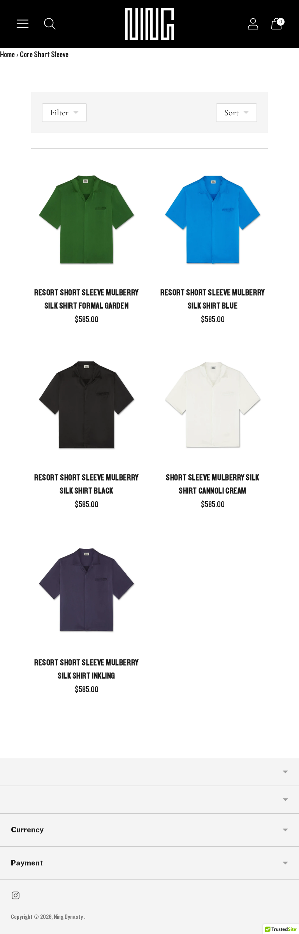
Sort (231, 112)
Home (7, 54)
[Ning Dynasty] (149, 24)
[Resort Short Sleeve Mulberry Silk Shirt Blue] (212, 219)
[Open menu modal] (22, 24)
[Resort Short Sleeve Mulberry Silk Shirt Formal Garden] (86, 219)
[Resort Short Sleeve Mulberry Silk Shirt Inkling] (86, 589)
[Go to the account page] (253, 24)
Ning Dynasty (69, 916)
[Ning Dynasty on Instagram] (15, 897)
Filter (59, 112)
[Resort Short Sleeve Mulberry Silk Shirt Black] (86, 404)
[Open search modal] (50, 24)
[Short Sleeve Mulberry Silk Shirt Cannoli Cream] (212, 404)
